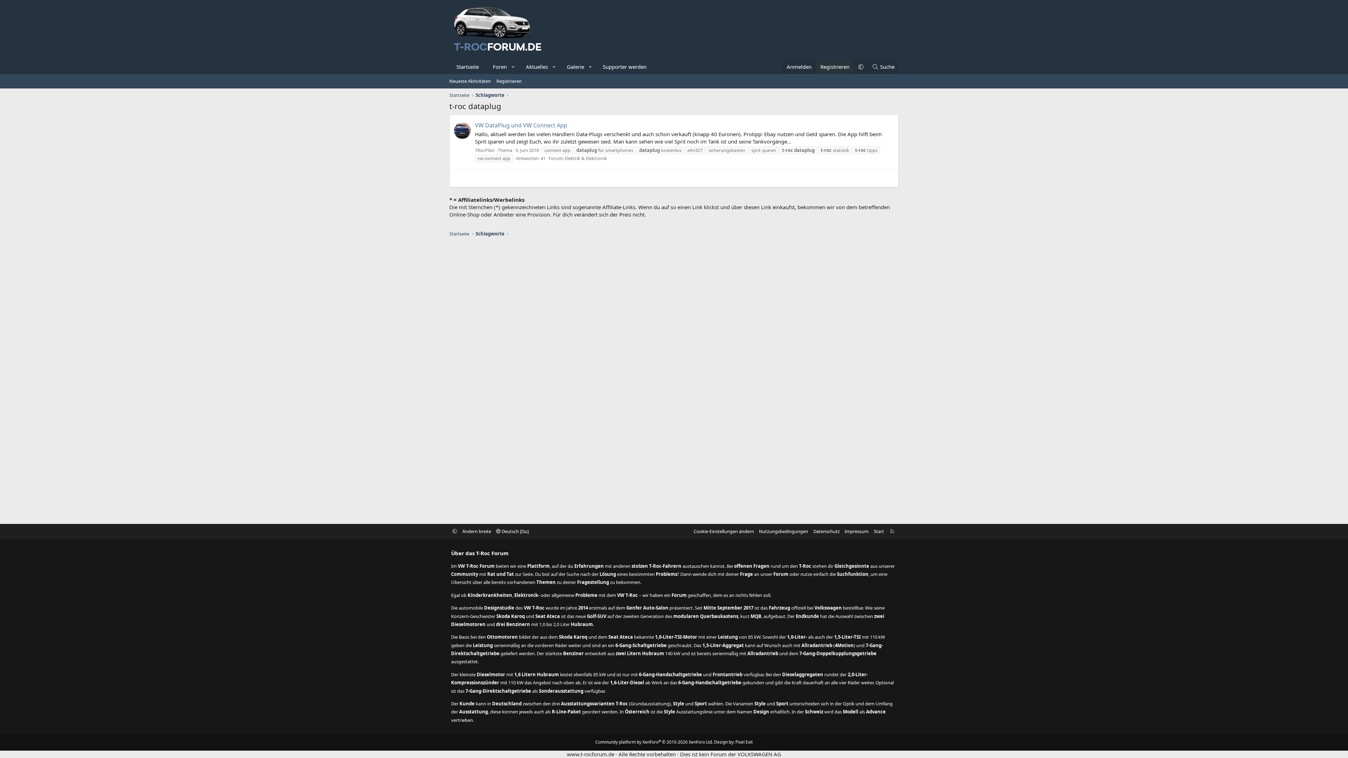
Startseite (467, 66)
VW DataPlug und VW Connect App (521, 125)
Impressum (856, 531)
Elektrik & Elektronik (586, 158)
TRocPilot (485, 150)
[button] (513, 67)
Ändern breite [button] (476, 531)
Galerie (575, 66)
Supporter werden (625, 66)
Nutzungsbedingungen (783, 531)
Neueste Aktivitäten (470, 81)
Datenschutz (826, 531)
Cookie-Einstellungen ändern (724, 531)
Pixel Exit (744, 742)
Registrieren (509, 81)
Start (879, 531)
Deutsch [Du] (515, 531)
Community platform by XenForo (654, 742)
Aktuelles (537, 66)
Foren (500, 66)
